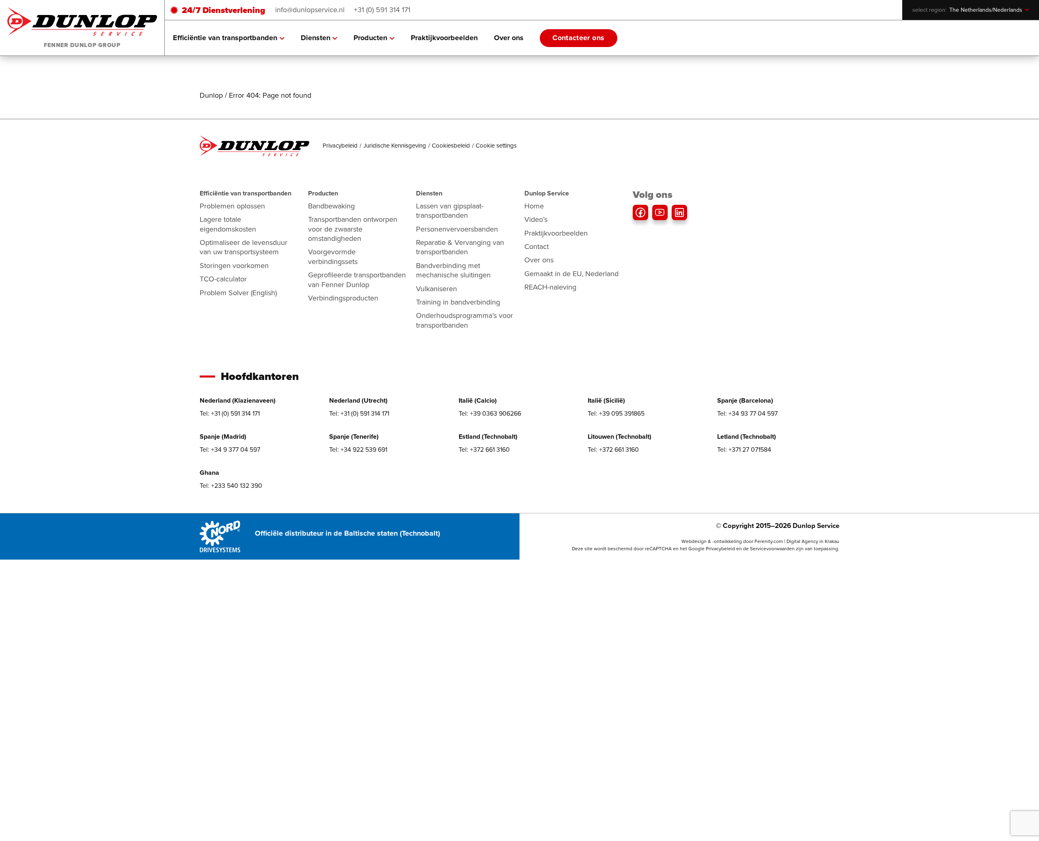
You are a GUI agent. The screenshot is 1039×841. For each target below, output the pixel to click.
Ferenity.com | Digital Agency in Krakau (796, 541)
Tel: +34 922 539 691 (358, 449)
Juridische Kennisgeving (394, 145)
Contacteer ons (578, 37)
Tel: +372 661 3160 (484, 449)
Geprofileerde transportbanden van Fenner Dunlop (357, 280)
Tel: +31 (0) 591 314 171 (230, 413)
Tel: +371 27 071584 (744, 449)
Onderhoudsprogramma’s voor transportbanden (464, 320)
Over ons (509, 37)
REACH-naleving (550, 287)
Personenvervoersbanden (457, 229)
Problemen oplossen (232, 206)
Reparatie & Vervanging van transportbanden (460, 247)
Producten (370, 37)
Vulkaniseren (436, 288)
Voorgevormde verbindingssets (333, 256)
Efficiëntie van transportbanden (225, 37)
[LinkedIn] (679, 212)
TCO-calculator (223, 279)
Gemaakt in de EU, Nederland (571, 273)
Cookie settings (496, 145)
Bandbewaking (331, 206)
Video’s (536, 219)
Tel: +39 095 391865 (616, 413)
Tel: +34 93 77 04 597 (747, 413)
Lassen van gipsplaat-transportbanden (449, 211)
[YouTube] (660, 212)
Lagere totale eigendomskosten (228, 224)
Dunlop (211, 95)
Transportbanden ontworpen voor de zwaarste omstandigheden (352, 229)
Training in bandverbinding (458, 302)
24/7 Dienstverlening (223, 10)
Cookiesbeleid (451, 145)
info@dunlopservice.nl (310, 9)
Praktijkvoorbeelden (444, 37)
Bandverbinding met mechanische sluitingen (453, 270)
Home (534, 206)
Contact (536, 246)
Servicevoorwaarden (772, 548)
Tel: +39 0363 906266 (490, 413)
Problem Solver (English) (238, 292)
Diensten (315, 37)
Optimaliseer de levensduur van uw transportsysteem (243, 247)
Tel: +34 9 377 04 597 (230, 449)
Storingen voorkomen (234, 265)
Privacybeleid (340, 145)
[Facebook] (640, 212)
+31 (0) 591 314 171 (382, 9)
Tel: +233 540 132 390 (231, 485)
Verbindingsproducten (343, 298)
